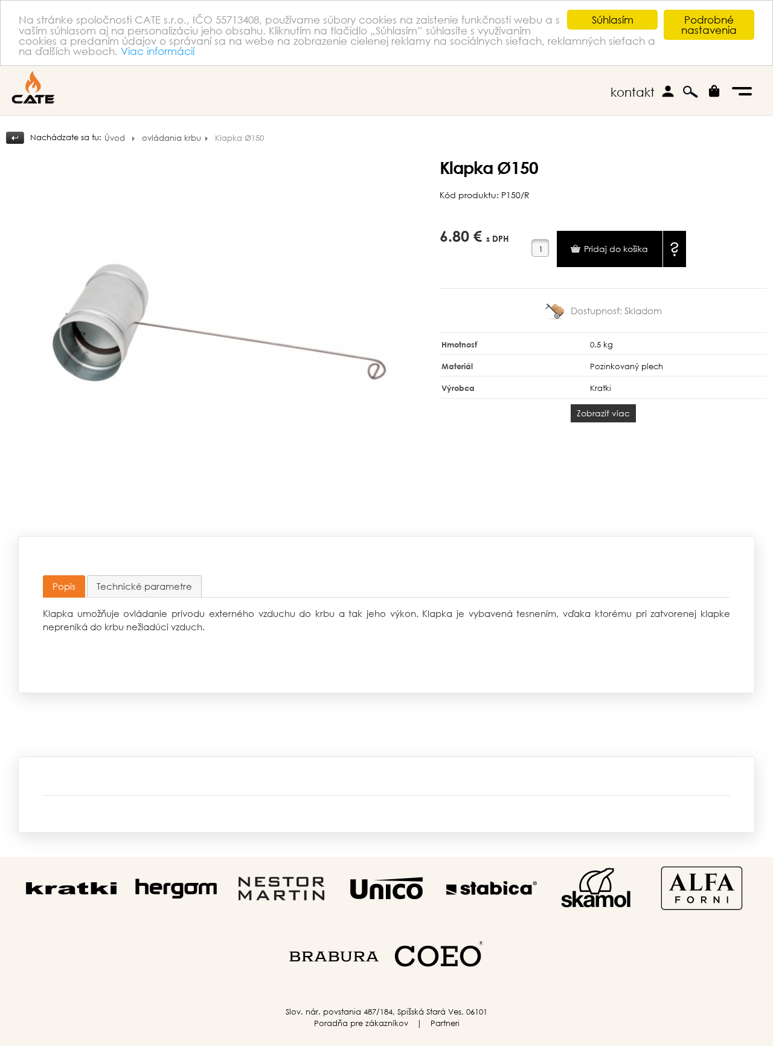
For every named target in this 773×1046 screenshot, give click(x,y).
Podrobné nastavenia (709, 24)
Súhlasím (612, 19)
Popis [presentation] (64, 586)
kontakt (633, 92)
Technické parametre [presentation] (144, 586)
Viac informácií (157, 51)
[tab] (64, 586)
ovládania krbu (171, 138)
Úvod (114, 138)
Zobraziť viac (603, 413)
